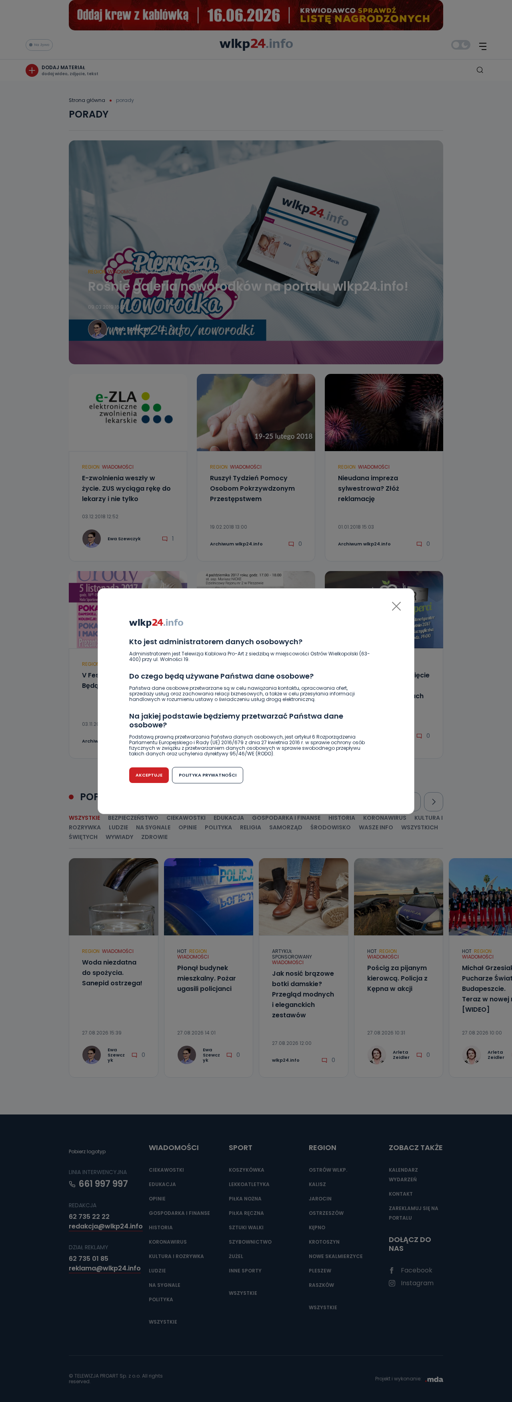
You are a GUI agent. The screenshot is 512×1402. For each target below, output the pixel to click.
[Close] (396, 606)
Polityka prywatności (207, 775)
